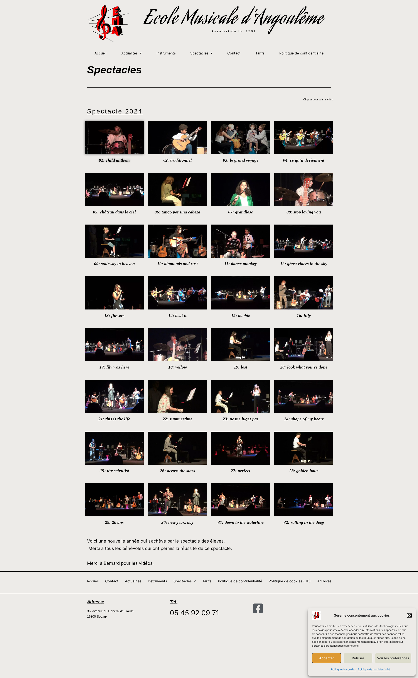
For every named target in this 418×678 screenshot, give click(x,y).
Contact (234, 53)
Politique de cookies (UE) (290, 581)
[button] (409, 615)
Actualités (129, 53)
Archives (324, 581)
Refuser (358, 658)
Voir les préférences (393, 658)
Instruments (166, 53)
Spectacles (199, 53)
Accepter (326, 658)
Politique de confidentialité (374, 669)
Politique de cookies (343, 669)
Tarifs (260, 53)
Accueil (100, 53)
